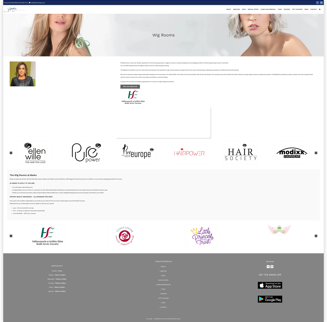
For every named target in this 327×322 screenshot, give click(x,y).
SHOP (163, 302)
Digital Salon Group (175, 318)
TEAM (163, 289)
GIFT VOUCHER (164, 298)
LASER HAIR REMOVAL (164, 284)
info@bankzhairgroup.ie (38, 2)
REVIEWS (163, 293)
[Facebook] (268, 266)
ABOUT (163, 266)
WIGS (163, 275)
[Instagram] (271, 266)
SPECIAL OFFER (163, 280)
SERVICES (164, 271)
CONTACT (163, 307)
